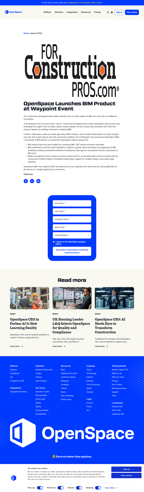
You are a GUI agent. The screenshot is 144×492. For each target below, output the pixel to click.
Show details (110, 488)
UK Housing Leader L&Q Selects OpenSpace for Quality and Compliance (71, 325)
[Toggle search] (108, 12)
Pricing (97, 12)
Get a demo (132, 12)
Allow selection (126, 475)
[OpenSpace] (13, 12)
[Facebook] (26, 181)
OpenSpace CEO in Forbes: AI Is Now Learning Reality (24, 323)
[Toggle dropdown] (112, 12)
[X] (32, 181)
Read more (28, 174)
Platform (14, 366)
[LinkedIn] (38, 181)
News (26, 33)
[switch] (61, 487)
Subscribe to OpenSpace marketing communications (72, 251)
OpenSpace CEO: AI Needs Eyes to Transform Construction (110, 325)
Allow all (126, 469)
